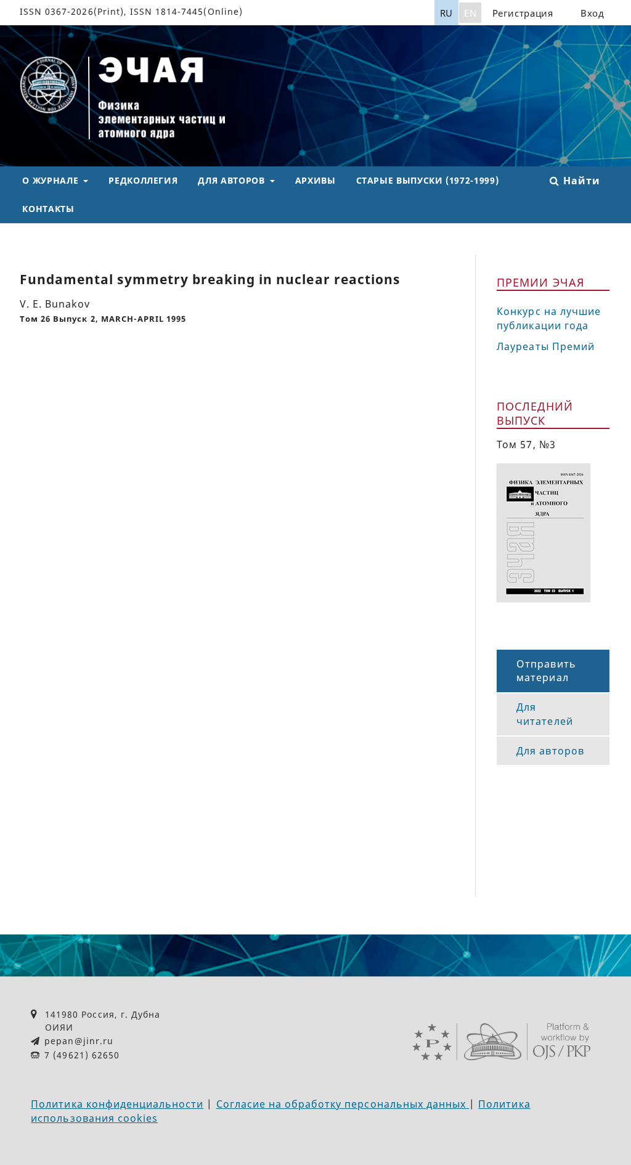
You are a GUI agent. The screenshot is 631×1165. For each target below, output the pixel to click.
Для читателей (544, 714)
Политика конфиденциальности (117, 1104)
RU (446, 13)
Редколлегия (142, 180)
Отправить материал (546, 671)
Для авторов (232, 180)
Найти (580, 180)
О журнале (51, 180)
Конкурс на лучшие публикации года (549, 318)
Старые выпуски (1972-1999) (427, 180)
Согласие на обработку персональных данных (343, 1104)
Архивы (315, 180)
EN (470, 13)
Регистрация (522, 13)
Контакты (48, 209)
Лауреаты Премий (546, 346)
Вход (592, 13)
